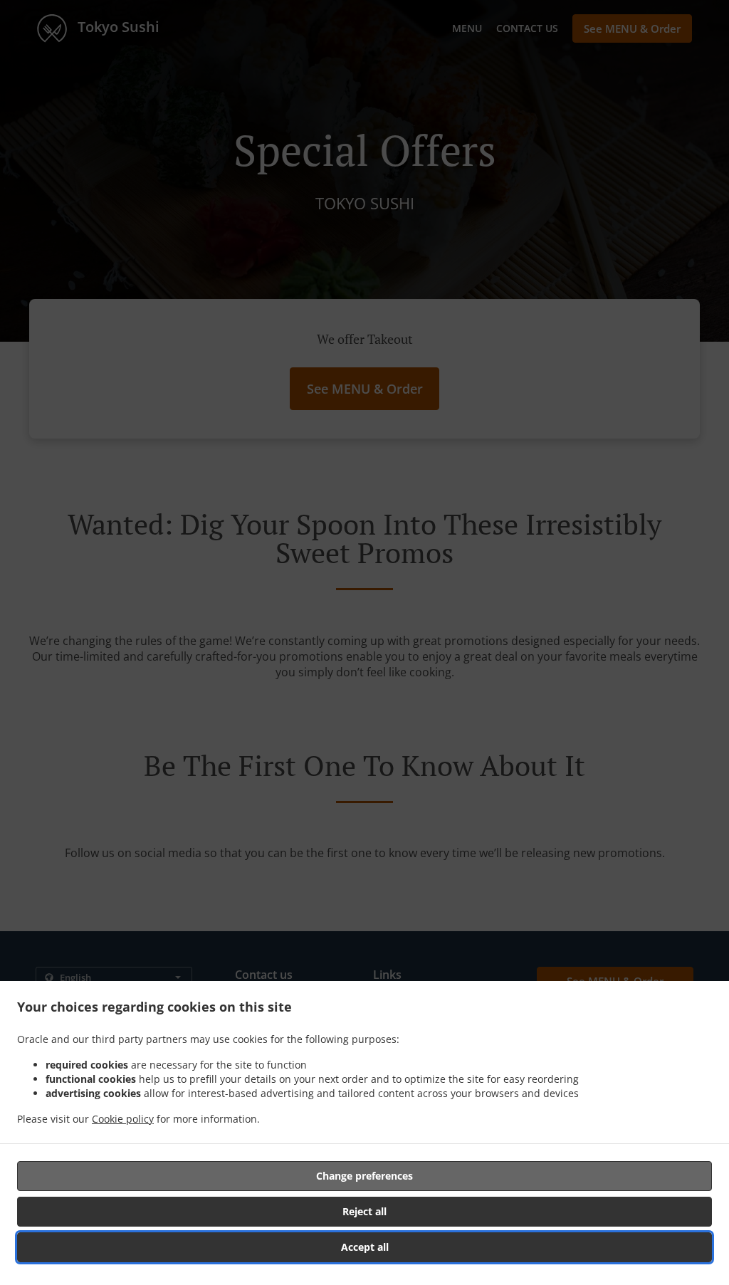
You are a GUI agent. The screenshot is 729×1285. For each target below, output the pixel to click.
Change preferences (364, 1175)
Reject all (364, 1211)
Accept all (365, 1247)
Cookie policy (123, 1119)
